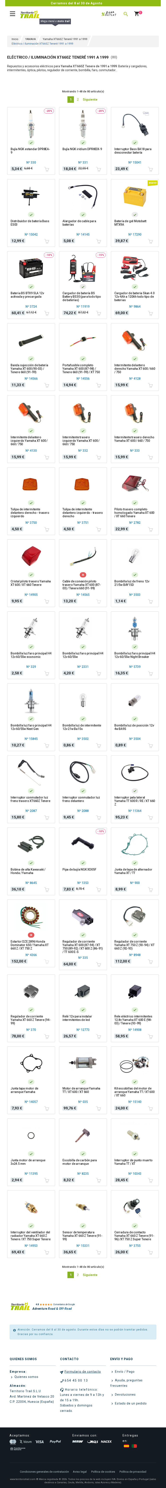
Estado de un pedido (130, 1403)
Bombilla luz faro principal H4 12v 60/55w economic (31, 655)
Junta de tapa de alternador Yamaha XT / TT (133, 871)
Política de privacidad (133, 1471)
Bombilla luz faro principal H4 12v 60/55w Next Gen (31, 727)
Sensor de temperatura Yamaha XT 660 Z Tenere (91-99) (82, 1236)
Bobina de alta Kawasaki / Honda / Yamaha (28, 871)
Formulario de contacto (83, 1371)
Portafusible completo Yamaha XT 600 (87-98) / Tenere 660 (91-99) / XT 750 (81, 368)
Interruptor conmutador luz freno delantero (81, 799)
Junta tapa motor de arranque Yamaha (24, 1090)
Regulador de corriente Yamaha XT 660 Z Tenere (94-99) (31, 1020)
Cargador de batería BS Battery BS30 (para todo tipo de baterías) (81, 296)
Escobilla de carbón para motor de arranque (79, 1162)
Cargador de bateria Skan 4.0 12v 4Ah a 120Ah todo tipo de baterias (134, 296)
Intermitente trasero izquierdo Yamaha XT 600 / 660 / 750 (80, 440)
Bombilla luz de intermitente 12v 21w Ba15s (81, 727)
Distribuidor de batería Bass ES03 (30, 222)
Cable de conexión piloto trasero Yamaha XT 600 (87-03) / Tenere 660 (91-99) (81, 585)
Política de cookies (103, 1471)
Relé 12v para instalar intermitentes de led (77, 1018)
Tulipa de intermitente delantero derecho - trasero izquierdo (30, 513)
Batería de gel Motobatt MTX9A (130, 222)
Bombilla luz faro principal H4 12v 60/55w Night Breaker (134, 655)
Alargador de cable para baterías (79, 222)
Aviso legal (80, 1471)
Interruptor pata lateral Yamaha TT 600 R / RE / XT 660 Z (134, 801)
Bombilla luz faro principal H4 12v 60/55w (82, 655)
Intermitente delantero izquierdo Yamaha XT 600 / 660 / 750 (29, 440)
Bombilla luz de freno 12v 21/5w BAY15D (131, 583)
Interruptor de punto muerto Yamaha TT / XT (133, 1162)
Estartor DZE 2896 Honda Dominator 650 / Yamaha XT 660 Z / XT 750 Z (30, 945)
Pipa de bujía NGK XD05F (79, 869)
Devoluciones (125, 1394)
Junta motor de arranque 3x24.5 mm (28, 1162)
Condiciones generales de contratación (44, 1471)
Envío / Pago (124, 1371)
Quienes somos (26, 1377)
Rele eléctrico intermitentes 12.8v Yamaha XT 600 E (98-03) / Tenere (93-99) (133, 1020)
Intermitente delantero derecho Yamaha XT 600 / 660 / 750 (134, 368)
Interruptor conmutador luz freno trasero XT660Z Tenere (30, 799)
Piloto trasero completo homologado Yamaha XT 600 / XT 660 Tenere (134, 513)
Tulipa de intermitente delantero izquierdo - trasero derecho (82, 513)
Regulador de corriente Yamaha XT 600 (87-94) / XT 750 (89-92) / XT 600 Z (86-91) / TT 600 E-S (82, 947)
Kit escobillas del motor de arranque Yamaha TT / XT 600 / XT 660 (134, 1092)
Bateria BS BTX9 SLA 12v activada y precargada (27, 294)
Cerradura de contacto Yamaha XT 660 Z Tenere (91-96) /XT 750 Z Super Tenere (134, 1236)
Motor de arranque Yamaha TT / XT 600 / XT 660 (81, 1090)
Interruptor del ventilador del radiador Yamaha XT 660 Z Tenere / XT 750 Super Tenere (30, 1236)
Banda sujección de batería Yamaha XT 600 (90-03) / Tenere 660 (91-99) (29, 368)
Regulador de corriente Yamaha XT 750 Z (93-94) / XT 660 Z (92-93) (134, 945)
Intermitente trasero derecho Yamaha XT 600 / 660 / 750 (134, 438)
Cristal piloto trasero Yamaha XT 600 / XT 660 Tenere (31, 583)
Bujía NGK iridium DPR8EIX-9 (82, 149)
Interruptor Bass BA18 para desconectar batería (133, 150)
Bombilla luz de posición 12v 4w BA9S (134, 727)
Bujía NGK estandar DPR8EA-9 (30, 150)
